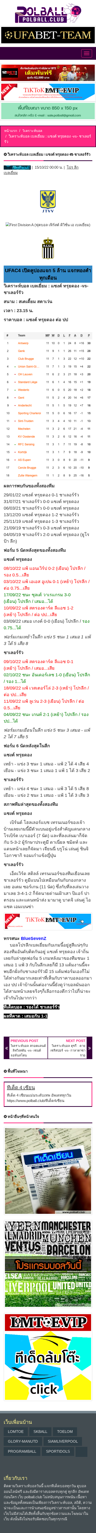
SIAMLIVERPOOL (63, 1441)
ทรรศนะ (12, 938)
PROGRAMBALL (22, 1451)
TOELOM (65, 1431)
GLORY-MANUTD (23, 1441)
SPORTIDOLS (58, 1451)
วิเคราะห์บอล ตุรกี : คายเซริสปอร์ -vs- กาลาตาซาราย (67, 1050)
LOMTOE (16, 1431)
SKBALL (40, 1431)
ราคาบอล (13, 319)
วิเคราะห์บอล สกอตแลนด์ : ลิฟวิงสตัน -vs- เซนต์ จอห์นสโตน (28, 1050)
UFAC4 (13, 270)
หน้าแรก (10, 131)
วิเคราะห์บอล (32, 131)
